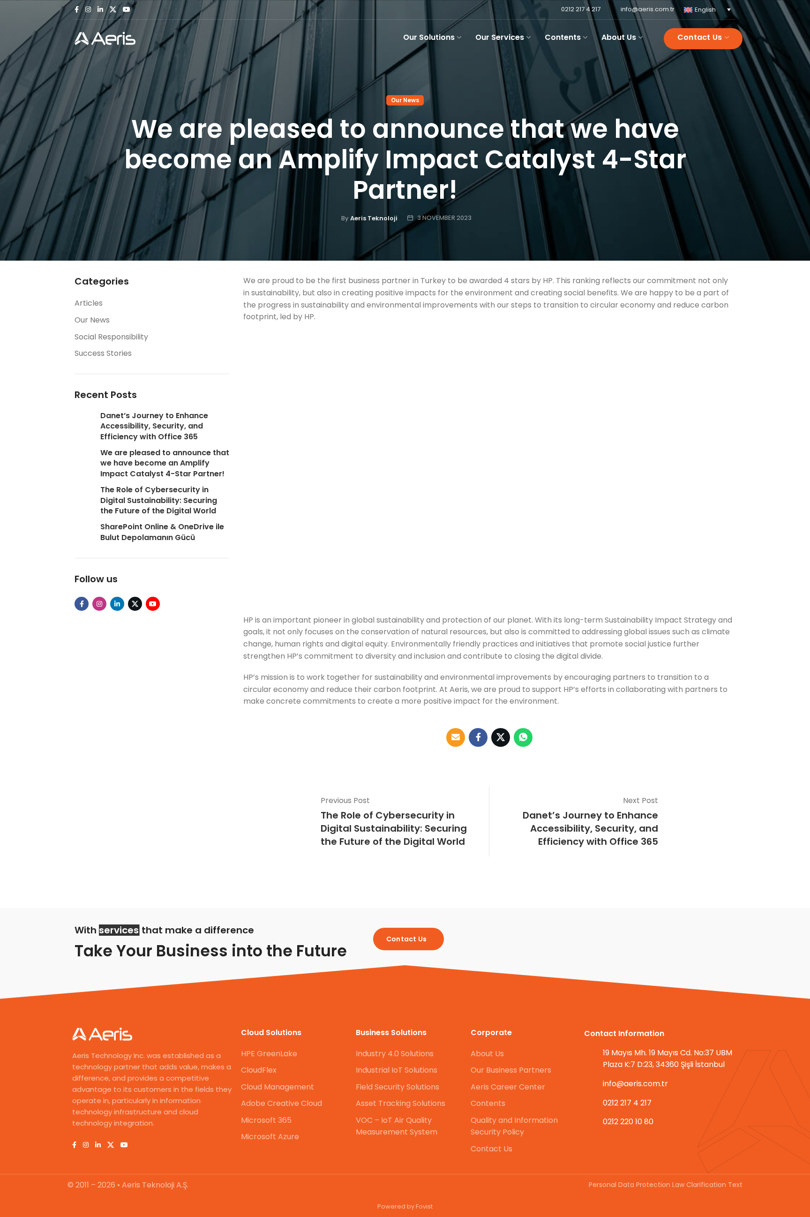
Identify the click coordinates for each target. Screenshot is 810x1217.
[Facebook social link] (76, 9)
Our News (405, 100)
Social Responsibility (111, 336)
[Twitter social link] (113, 9)
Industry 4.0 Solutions (395, 1053)
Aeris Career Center (508, 1087)
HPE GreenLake (269, 1053)
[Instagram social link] (88, 9)
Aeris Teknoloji (374, 218)
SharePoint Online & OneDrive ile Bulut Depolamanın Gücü (162, 532)
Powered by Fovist (405, 1206)
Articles (89, 303)
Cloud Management (277, 1087)
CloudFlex (259, 1070)
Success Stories (103, 353)
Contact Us (491, 1148)
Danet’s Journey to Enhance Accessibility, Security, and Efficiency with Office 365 (154, 426)
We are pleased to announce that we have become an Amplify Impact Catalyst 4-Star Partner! (164, 463)
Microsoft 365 (266, 1120)
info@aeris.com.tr (648, 9)
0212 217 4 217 (580, 9)
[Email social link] (455, 737)
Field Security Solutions (397, 1087)
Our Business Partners (511, 1070)
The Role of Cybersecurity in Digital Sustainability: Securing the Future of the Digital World (158, 500)
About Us (487, 1053)
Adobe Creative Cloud (281, 1103)
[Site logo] (105, 38)
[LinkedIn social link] (100, 9)
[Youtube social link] (127, 9)
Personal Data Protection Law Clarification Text (665, 1184)
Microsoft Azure (270, 1136)
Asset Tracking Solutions (400, 1103)
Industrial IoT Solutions (396, 1070)
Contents (488, 1103)
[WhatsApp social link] (523, 737)
